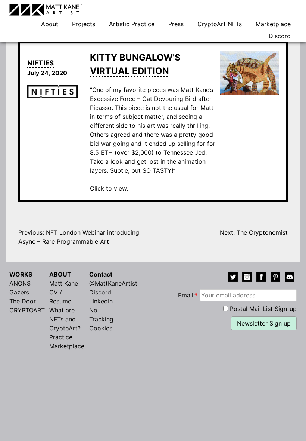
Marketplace (273, 24)
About (49, 24)
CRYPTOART (27, 310)
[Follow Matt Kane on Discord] (290, 278)
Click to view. (109, 188)
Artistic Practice (131, 24)
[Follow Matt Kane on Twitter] (233, 278)
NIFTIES (40, 63)
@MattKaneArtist (113, 283)
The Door (22, 301)
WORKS (20, 274)
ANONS (20, 283)
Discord (280, 36)
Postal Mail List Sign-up (263, 308)
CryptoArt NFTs (219, 24)
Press (176, 24)
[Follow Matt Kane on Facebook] (261, 278)
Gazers (19, 292)
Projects (83, 24)
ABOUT (60, 274)
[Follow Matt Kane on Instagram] (247, 278)
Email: (188, 295)
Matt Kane (63, 283)
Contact (100, 274)
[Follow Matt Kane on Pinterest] (275, 278)
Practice (60, 337)
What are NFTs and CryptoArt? (65, 319)
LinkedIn (101, 301)
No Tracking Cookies (101, 319)
